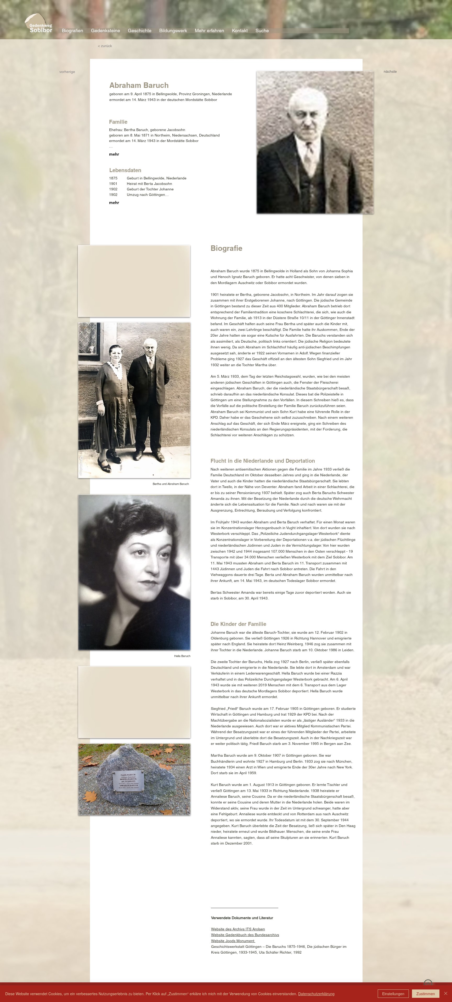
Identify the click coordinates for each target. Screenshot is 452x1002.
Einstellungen (393, 993)
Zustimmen (425, 993)
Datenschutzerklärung (316, 993)
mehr (114, 154)
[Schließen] (446, 993)
